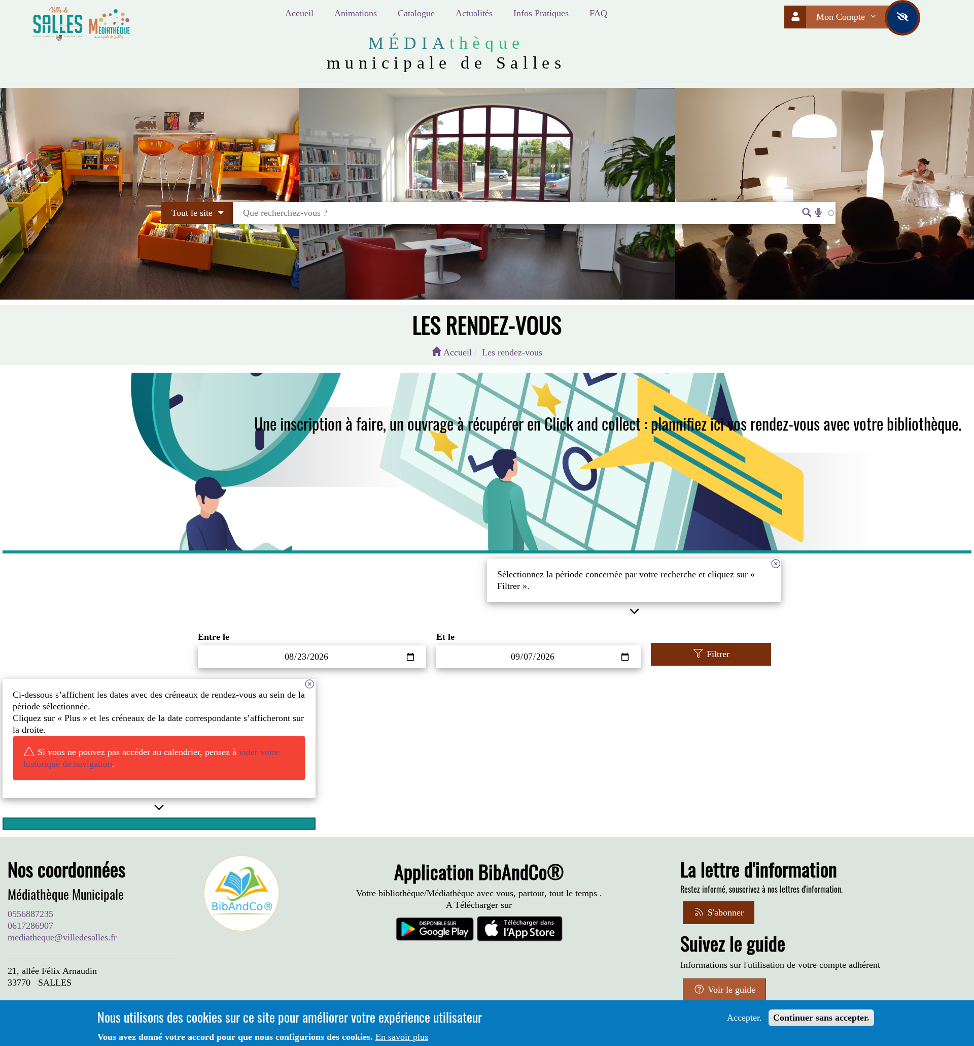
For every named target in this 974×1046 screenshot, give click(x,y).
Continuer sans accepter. (821, 1017)
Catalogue (416, 13)
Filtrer (716, 654)
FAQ (598, 13)
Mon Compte (841, 17)
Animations (355, 13)
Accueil (299, 13)
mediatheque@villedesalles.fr (62, 937)
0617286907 (30, 926)
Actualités (474, 13)
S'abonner (724, 912)
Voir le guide (730, 990)
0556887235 (30, 914)
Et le (445, 637)
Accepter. (744, 1017)
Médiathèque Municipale (66, 894)
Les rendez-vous (512, 352)
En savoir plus (401, 1037)
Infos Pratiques (541, 13)
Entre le (213, 637)
